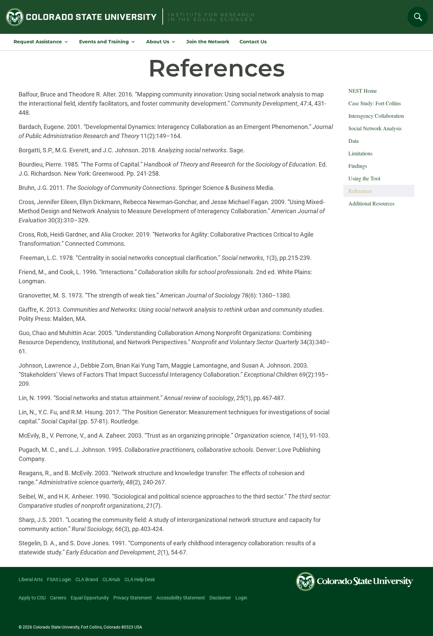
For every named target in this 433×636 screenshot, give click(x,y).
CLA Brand (86, 579)
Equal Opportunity (90, 597)
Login (241, 597)
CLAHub (111, 579)
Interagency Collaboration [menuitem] (376, 115)
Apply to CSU (32, 597)
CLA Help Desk (139, 579)
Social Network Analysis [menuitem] (375, 128)
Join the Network (207, 42)
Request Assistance (38, 42)
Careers (58, 597)
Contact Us (253, 42)
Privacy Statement (132, 597)
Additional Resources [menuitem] (371, 203)
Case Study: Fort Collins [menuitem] (374, 103)
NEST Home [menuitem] (362, 90)
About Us (157, 42)
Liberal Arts (31, 579)
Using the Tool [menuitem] (364, 178)
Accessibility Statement (180, 597)
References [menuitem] (360, 190)
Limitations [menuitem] (360, 153)
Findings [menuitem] (357, 165)
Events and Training (104, 42)
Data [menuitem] (353, 140)
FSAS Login (59, 579)
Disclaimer (220, 597)
